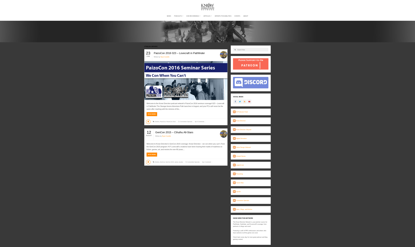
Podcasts (178, 16)
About (245, 16)
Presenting (239, 174)
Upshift (238, 191)
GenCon (162, 162)
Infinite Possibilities (223, 16)
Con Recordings (192, 16)
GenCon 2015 (170, 162)
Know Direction (241, 121)
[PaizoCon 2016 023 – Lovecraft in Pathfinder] (185, 80)
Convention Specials (186, 121)
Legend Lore (240, 165)
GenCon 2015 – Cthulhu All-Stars (174, 132)
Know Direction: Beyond (243, 129)
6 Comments (200, 121)
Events (237, 16)
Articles (206, 16)
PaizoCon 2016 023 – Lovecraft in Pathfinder (179, 53)
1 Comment (207, 162)
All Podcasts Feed (242, 112)
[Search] (235, 50)
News (169, 16)
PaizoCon (163, 121)
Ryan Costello (165, 57)
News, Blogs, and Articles (244, 209)
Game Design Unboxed (243, 147)
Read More (152, 114)
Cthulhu (157, 121)
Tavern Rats (240, 183)
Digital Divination (241, 138)
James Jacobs (179, 162)
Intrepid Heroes (241, 156)
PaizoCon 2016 (171, 121)
